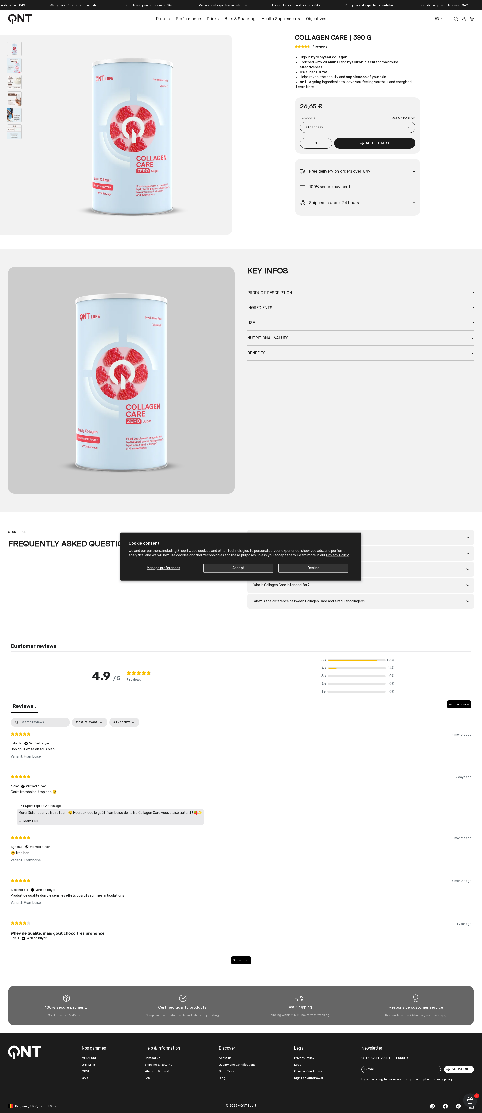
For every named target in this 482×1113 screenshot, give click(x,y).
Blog (222, 1078)
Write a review (459, 704)
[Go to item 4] (14, 98)
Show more (241, 960)
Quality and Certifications (237, 1064)
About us (225, 1058)
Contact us (152, 1058)
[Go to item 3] (14, 82)
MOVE (86, 1071)
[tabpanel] (241, 843)
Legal (298, 1064)
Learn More (305, 87)
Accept (238, 568)
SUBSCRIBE (462, 1069)
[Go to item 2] (14, 65)
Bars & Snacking (240, 18)
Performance (188, 18)
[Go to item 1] (14, 49)
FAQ (147, 1078)
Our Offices (226, 1071)
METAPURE (89, 1058)
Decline (313, 568)
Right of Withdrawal (308, 1078)
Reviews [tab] (24, 706)
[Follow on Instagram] (432, 1106)
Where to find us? (157, 1071)
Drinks (213, 18)
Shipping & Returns (158, 1064)
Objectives (316, 18)
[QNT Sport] (25, 1052)
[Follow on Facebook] (445, 1106)
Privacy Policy (337, 555)
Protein (163, 18)
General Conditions (308, 1071)
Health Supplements (281, 18)
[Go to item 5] (14, 115)
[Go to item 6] (14, 131)
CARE (86, 1078)
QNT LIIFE (88, 1064)
